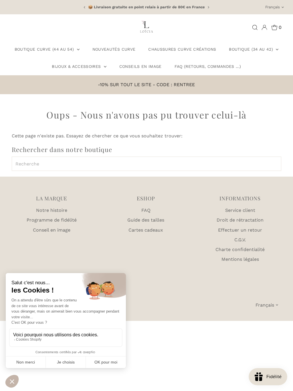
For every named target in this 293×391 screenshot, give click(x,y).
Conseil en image (51, 230)
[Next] (208, 7)
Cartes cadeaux (145, 230)
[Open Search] (255, 27)
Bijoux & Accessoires (77, 66)
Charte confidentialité (240, 249)
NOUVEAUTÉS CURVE (114, 49)
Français (272, 7)
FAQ (146, 210)
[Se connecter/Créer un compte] (264, 27)
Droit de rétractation (240, 220)
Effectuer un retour (240, 230)
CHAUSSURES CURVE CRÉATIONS (182, 49)
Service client (240, 210)
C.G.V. (240, 239)
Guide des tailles (145, 220)
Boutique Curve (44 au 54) (45, 49)
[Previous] (84, 7)
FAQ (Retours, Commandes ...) (208, 66)
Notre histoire (51, 210)
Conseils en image (140, 66)
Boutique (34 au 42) (251, 49)
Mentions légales (240, 259)
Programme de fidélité (52, 220)
